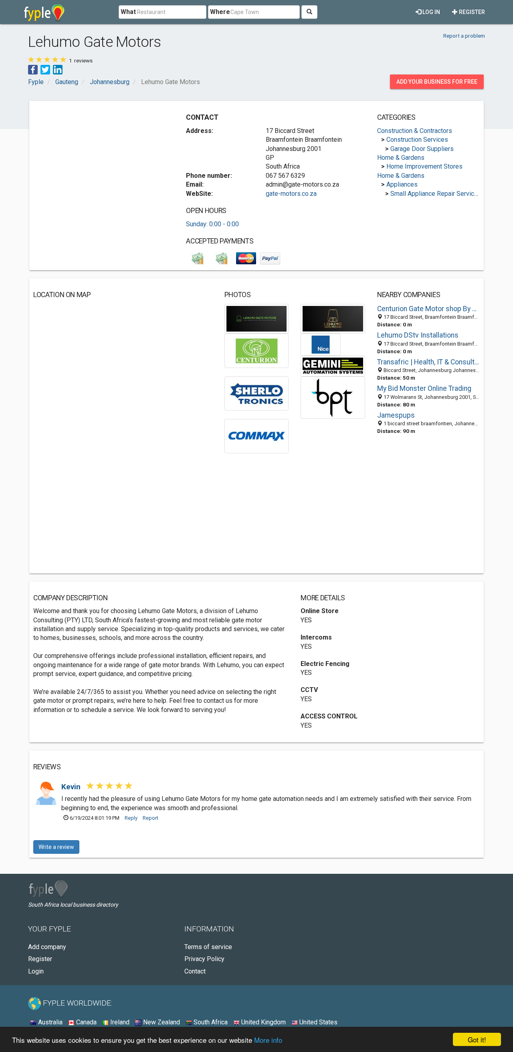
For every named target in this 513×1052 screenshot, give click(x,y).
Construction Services (417, 139)
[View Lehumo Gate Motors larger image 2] (333, 318)
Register (471, 12)
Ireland (119, 1022)
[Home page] (44, 12)
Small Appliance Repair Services (435, 193)
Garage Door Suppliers (422, 149)
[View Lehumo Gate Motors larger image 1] (256, 318)
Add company (47, 947)
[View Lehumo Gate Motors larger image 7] (333, 397)
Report (150, 818)
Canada (86, 1022)
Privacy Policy (204, 959)
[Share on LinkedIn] (58, 69)
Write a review (56, 847)
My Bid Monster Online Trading (424, 388)
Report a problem (464, 35)
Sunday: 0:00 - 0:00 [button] (212, 224)
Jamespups (396, 415)
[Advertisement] (100, 161)
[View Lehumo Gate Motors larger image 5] (333, 365)
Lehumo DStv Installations (417, 335)
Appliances (402, 184)
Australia (49, 1022)
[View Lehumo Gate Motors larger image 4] (321, 344)
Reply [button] (131, 818)
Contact (195, 971)
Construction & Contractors (414, 131)
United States (317, 1022)
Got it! (477, 1039)
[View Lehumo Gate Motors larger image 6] (256, 393)
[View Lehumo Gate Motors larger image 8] (256, 435)
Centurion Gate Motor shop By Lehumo (428, 309)
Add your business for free (436, 81)
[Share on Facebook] (33, 69)
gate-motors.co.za (291, 193)
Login (36, 971)
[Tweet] (45, 69)
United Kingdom (263, 1022)
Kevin (72, 786)
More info (268, 1040)
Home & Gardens (400, 157)
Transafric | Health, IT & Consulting (428, 362)
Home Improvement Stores (424, 166)
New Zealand (160, 1022)
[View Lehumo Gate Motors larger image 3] (256, 350)
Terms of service (208, 947)
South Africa (210, 1022)
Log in (430, 12)
